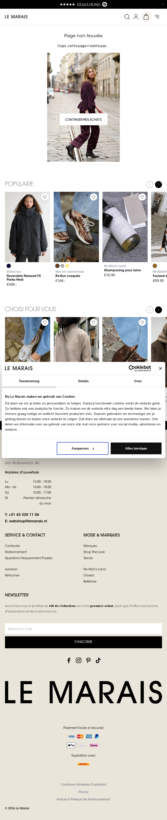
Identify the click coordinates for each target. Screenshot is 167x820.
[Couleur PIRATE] (9, 266)
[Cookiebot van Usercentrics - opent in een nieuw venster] (132, 368)
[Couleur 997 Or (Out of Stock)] (67, 266)
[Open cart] (146, 17)
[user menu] (136, 16)
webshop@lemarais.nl (28, 521)
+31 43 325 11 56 (24, 515)
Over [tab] (138, 381)
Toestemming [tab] (29, 381)
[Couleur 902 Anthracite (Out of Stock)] (62, 266)
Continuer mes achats (83, 119)
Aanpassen (80, 448)
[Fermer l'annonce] (162, 4)
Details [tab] (83, 381)
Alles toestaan (136, 448)
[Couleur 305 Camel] (155, 266)
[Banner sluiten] (160, 368)
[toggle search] (127, 16)
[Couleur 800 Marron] (57, 266)
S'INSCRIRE (83, 642)
